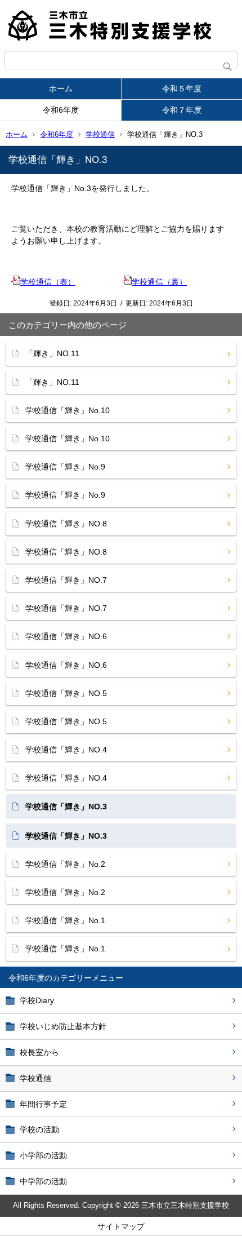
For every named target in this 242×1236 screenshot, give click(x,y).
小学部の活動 (43, 1155)
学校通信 (100, 134)
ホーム (61, 88)
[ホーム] (121, 25)
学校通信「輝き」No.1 (65, 920)
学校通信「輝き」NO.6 (66, 636)
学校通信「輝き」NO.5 (66, 693)
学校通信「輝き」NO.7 (66, 579)
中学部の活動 (43, 1181)
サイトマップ (121, 1226)
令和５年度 (181, 88)
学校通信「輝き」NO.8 (66, 523)
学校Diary (37, 1000)
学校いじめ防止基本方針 (63, 1026)
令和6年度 (61, 109)
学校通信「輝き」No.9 (65, 466)
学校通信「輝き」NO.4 (66, 749)
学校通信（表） (47, 281)
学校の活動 (39, 1129)
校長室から (39, 1052)
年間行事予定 (43, 1104)
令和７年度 (181, 109)
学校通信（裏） (159, 281)
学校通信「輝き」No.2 (65, 864)
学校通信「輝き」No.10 (67, 410)
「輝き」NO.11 (52, 353)
